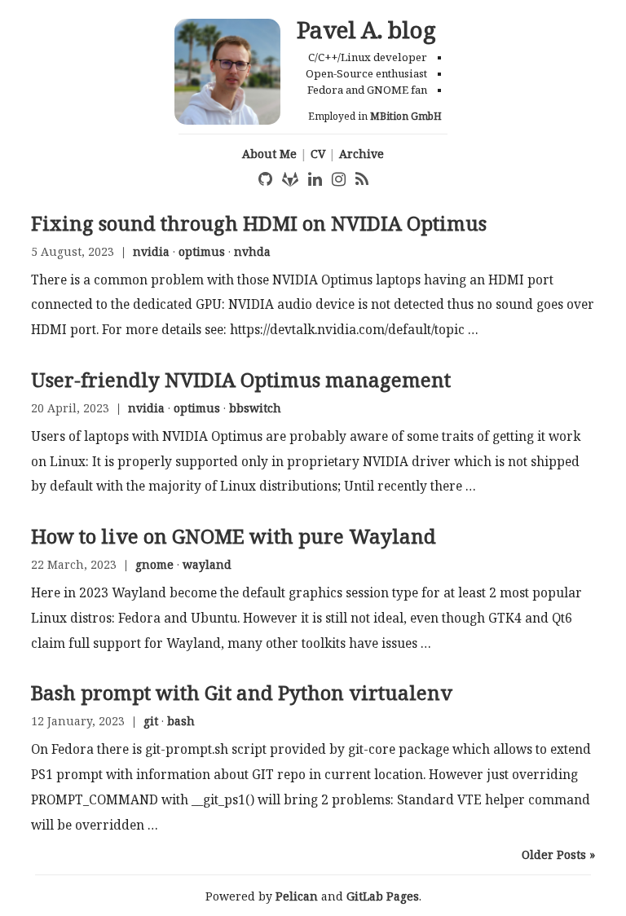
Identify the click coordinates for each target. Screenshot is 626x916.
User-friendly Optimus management (241, 380)
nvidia (151, 251)
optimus (202, 251)
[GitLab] (290, 179)
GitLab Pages (382, 896)
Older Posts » (558, 854)
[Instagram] (338, 179)
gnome (154, 564)
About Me (269, 153)
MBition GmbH (406, 116)
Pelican (297, 896)
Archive (361, 153)
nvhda (252, 251)
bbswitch (255, 408)
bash (181, 721)
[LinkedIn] (315, 179)
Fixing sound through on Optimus (259, 223)
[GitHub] (265, 179)
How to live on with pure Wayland (233, 536)
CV (318, 153)
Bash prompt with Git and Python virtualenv (241, 693)
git (150, 721)
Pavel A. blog (366, 29)
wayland (207, 564)
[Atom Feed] (362, 179)
